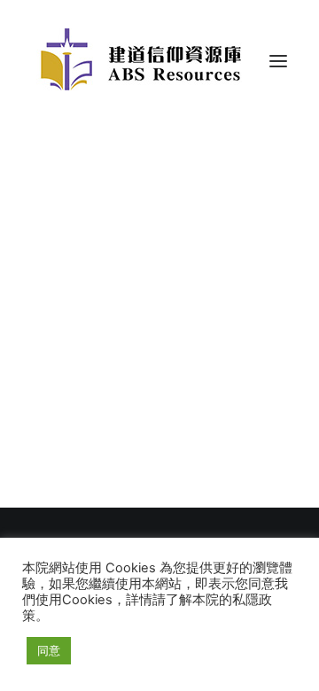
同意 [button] (48, 650)
